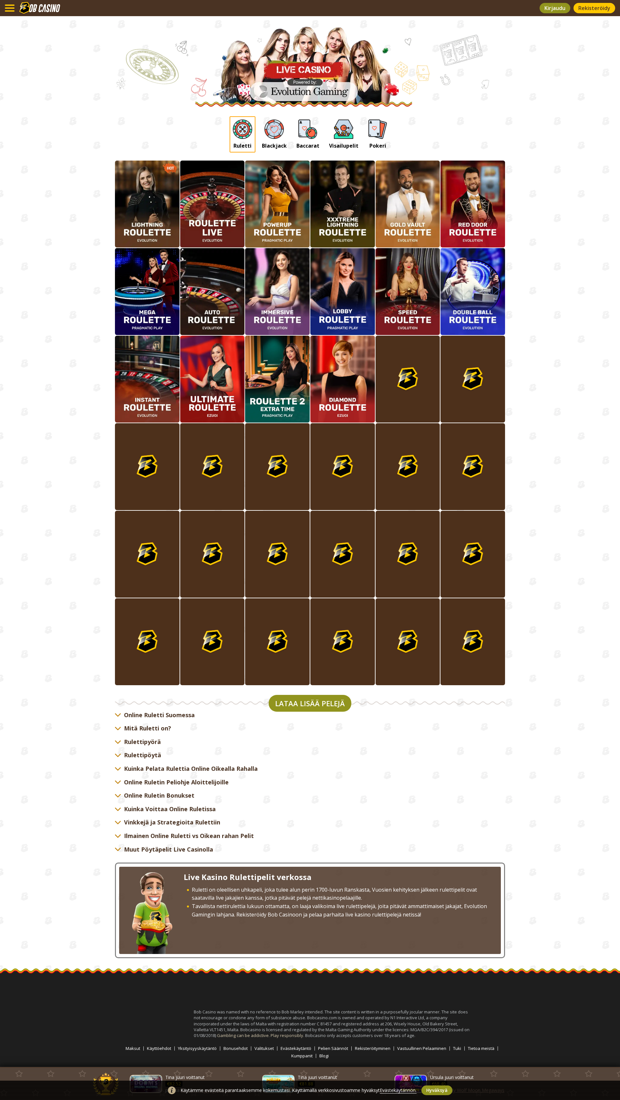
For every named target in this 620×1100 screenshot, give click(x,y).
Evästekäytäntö (296, 1048)
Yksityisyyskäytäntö (197, 1048)
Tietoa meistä (481, 1048)
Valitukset (264, 1048)
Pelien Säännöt (333, 1048)
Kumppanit (302, 1056)
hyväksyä (437, 1090)
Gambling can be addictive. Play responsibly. (261, 1035)
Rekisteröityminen (372, 1048)
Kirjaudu (554, 8)
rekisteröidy (594, 8)
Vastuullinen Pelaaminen (421, 1048)
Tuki (457, 1048)
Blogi (324, 1056)
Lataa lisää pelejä (310, 703)
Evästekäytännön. (398, 1090)
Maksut (133, 1048)
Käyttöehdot (159, 1048)
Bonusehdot (235, 1048)
